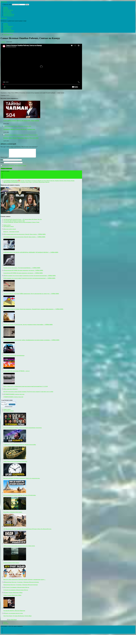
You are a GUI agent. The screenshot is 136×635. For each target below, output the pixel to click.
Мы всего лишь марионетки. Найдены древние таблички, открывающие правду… (24, 579)
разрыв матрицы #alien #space (11, 562)
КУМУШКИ (4, 2)
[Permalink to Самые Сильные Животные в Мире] (13, 592)
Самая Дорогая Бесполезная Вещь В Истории (15, 461)
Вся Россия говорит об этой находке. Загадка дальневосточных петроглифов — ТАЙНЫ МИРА (28, 324)
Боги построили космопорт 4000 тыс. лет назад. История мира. (19, 495)
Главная (5, 7)
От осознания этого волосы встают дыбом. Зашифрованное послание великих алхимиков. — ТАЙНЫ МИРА (31, 340)
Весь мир (5, 8)
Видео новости (7, 11)
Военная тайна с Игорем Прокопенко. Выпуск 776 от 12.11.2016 (20, 138)
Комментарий (5, 157)
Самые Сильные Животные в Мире (12, 595)
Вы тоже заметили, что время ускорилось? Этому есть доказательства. (21, 478)
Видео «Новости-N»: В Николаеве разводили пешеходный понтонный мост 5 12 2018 (25, 386)
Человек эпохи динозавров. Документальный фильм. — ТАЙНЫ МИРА (21, 267)
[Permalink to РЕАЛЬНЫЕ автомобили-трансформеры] (9, 353)
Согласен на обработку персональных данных (14, 165)
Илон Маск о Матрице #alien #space (12, 512)
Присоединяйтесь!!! (8, 15)
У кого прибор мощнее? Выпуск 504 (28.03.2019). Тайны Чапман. (21, 120)
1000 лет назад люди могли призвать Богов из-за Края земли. (19, 545)
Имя (2, 159)
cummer (3, 42)
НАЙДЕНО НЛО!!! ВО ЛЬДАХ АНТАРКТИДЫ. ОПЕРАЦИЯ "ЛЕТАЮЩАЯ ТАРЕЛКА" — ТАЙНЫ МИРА (30, 252)
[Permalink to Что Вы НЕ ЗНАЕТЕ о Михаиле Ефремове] (9, 608)
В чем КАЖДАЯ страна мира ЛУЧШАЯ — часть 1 (16, 371)
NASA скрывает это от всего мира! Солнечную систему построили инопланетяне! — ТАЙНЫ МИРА (29, 278)
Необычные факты (8, 10)
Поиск (27, 4)
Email (2, 162)
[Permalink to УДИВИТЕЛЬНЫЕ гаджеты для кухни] (13, 394)
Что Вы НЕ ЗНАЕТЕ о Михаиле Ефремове (14, 610)
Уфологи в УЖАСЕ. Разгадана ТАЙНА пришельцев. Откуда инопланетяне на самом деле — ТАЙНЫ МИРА (31, 293)
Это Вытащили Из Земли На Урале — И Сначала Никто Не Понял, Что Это (22, 219)
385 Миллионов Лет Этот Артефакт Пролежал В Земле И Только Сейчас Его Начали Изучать (27, 529)
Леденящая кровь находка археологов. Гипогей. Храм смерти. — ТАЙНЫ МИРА (24, 237)
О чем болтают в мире (7, 400)
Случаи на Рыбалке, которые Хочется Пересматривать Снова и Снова (21, 222)
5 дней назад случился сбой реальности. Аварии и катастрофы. (19, 444)
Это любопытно (7, 12)
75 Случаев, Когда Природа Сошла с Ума (14, 220)
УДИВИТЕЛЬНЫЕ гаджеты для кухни (13, 396)
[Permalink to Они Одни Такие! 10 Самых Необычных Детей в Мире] (13, 613)
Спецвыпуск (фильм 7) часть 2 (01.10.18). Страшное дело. (19, 129)
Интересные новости (8, 14)
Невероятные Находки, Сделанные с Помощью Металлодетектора (20, 584)
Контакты (5, 623)
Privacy (5, 622)
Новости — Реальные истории (11, 231)
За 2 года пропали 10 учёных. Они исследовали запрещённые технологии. (22, 427)
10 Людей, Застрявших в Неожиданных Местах (15, 590)
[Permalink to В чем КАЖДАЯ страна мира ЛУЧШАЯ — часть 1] (9, 368)
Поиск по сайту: (7, 4)
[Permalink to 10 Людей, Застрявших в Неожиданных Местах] (16, 587)
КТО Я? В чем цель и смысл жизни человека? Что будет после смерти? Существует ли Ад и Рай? (28, 391)
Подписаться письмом (8, 406)
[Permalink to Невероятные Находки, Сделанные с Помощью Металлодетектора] (21, 582)
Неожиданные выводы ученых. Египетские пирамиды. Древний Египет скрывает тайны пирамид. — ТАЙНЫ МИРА (33, 309)
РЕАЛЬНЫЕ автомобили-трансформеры (13, 355)
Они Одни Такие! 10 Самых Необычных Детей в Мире (17, 616)
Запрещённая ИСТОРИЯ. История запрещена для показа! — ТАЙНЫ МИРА (23, 273)
